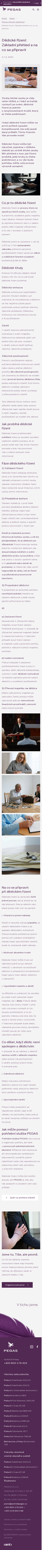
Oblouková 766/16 (17, 1436)
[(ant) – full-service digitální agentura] (21, 1545)
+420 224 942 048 (13, 1511)
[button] (21, 184)
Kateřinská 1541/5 (16, 1385)
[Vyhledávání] (33, 9)
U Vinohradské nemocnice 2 (20, 1390)
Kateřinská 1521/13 (17, 1380)
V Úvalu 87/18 (14, 1406)
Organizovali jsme (15, 1285)
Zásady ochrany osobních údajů (17, 1519)
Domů (4, 18)
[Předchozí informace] (1, 3)
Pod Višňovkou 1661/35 (19, 1401)
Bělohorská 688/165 (18, 1411)
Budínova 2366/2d (16, 1421)
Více (37, 3)
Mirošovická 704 (19, 1443)
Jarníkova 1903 (15, 1395)
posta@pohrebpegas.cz (15, 1504)
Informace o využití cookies (15, 1529)
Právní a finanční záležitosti (13, 22)
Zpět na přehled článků (22, 1197)
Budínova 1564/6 (16, 1416)
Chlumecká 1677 (16, 1431)
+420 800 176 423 (15, 1363)
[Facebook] (37, 1346)
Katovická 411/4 (15, 1426)
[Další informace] (41, 3)
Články (12, 18)
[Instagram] (31, 1346)
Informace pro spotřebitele (15, 1524)
